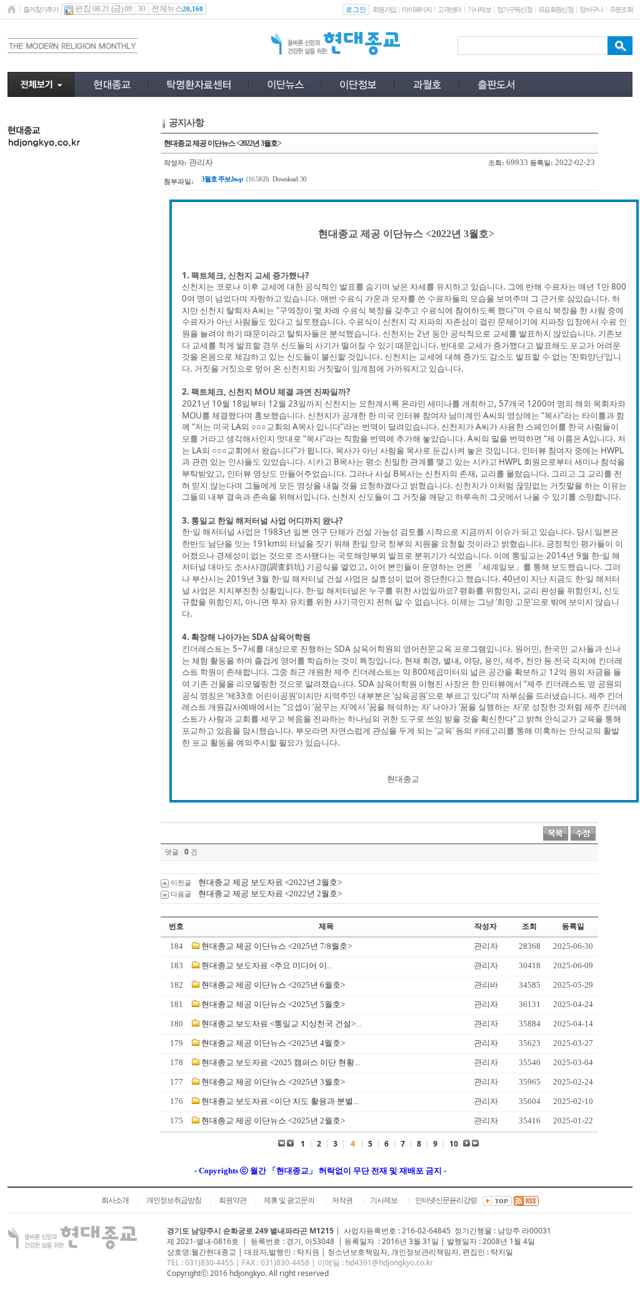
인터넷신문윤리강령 (446, 1200)
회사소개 (115, 1200)
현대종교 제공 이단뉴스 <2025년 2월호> (273, 1120)
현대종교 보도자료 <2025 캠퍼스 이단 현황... (280, 1062)
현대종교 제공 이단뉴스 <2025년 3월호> (273, 1081)
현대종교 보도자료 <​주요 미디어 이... (266, 965)
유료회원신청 (555, 9)
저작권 (342, 1200)
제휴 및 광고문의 (289, 1200)
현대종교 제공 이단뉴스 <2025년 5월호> (273, 1004)
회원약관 (232, 1200)
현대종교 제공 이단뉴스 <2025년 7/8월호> (276, 946)
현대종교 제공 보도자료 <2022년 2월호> (270, 882)
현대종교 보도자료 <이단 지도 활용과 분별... (280, 1101)
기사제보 (479, 9)
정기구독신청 (514, 9)
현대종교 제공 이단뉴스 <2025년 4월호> (273, 1043)
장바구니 (590, 9)
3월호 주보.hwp (221, 179)
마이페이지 (416, 9)
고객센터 (449, 9)
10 (453, 1143)
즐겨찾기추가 (40, 9)
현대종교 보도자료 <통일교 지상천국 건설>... (281, 1023)
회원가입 (384, 9)
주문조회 (620, 9)
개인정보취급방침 (173, 1200)
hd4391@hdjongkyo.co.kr (389, 1262)
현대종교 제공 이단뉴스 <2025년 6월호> (273, 985)
